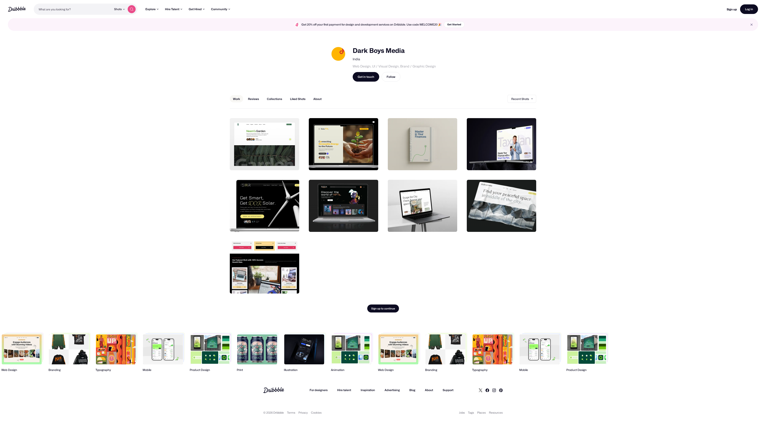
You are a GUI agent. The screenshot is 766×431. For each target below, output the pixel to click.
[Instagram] (494, 390)
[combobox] (73, 9)
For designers (319, 390)
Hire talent (344, 390)
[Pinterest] (501, 390)
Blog (412, 390)
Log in (749, 9)
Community (219, 9)
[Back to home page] (17, 9)
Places (481, 412)
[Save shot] (283, 162)
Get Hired (195, 9)
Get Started (454, 24)
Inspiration (368, 390)
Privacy (303, 412)
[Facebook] (487, 390)
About (429, 390)
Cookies (316, 412)
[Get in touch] (275, 162)
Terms (291, 412)
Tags (471, 412)
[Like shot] (291, 162)
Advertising (392, 390)
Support (448, 390)
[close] (751, 25)
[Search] (132, 9)
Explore (150, 9)
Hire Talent (172, 9)
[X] (480, 390)
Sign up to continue (383, 308)
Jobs (462, 412)
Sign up (732, 9)
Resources (496, 412)
